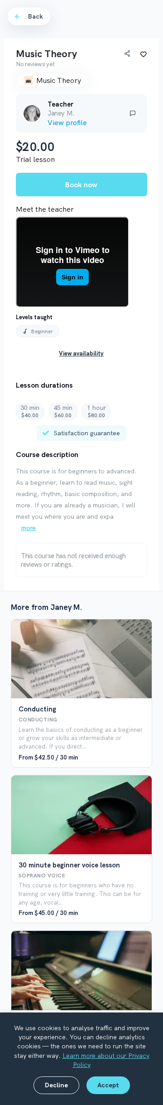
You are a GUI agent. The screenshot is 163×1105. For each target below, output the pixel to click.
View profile (67, 122)
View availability (81, 353)
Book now (81, 184)
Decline (56, 1085)
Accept (108, 1085)
